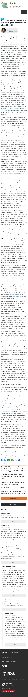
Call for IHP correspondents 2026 (12, 488)
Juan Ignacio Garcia (7, 599)
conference (13, 135)
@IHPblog (5, 653)
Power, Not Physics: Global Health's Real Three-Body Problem (13, 483)
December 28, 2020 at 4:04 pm (10, 615)
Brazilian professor (14, 294)
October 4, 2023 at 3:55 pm (7, 568)
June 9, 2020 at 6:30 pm (6, 601)
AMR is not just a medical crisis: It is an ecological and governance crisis (13, 492)
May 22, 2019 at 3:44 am (5, 527)
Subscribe (24, 12)
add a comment (13, 504)
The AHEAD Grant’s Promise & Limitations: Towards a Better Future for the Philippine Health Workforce (13, 469)
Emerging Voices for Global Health (11, 108)
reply (13, 521)
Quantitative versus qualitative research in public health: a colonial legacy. (13, 476)
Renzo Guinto (12, 30)
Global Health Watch (6, 411)
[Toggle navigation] (1, 12)
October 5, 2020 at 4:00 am (6, 515)
